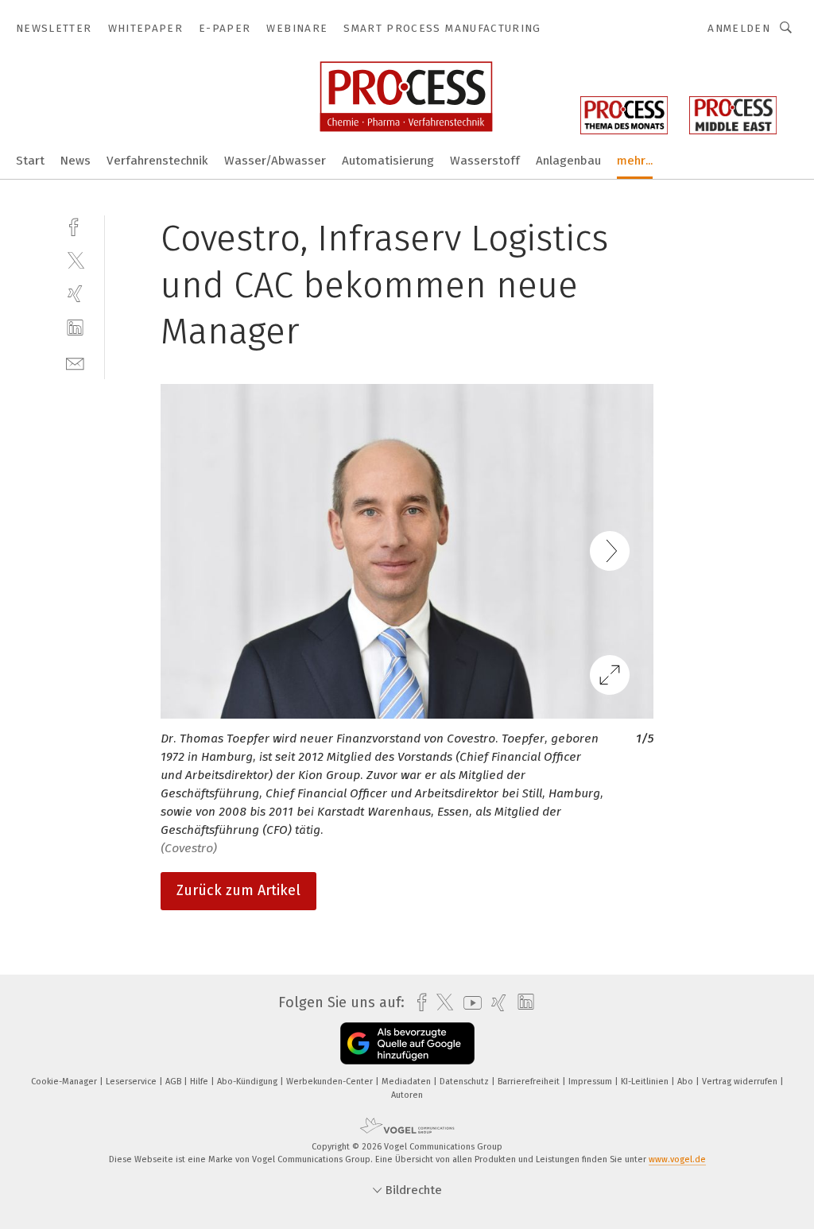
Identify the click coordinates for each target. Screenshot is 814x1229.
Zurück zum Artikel (238, 890)
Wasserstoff (485, 160)
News (75, 160)
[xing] (75, 294)
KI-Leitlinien (646, 1081)
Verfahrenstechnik (157, 160)
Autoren (407, 1095)
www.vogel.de (677, 1159)
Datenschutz (465, 1081)
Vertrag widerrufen (741, 1081)
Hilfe (200, 1081)
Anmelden (738, 28)
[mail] (75, 362)
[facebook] (75, 225)
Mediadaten (407, 1081)
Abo (686, 1081)
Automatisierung (388, 160)
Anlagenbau (568, 160)
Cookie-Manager (65, 1081)
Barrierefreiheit (530, 1081)
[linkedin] (75, 328)
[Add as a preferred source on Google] (407, 1043)
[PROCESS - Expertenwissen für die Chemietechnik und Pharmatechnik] (30, 159)
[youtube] (468, 1003)
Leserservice (132, 1081)
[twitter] (75, 259)
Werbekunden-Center (330, 1081)
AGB (174, 1081)
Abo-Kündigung (248, 1081)
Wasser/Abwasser (275, 160)
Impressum (591, 1081)
